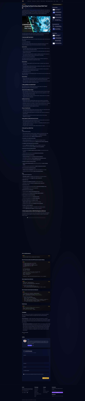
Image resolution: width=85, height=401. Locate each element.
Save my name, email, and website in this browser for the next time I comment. (33, 374)
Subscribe (57, 392)
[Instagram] (24, 392)
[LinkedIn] (27, 392)
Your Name (24, 363)
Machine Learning (36, 392)
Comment (24, 355)
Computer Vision (36, 388)
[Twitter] (25, 392)
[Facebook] (22, 392)
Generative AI (35, 391)
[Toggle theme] (62, 1)
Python (35, 396)
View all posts (29, 345)
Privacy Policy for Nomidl (46, 391)
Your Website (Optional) (26, 370)
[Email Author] (33, 345)
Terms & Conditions (45, 392)
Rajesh (28, 339)
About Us (44, 388)
